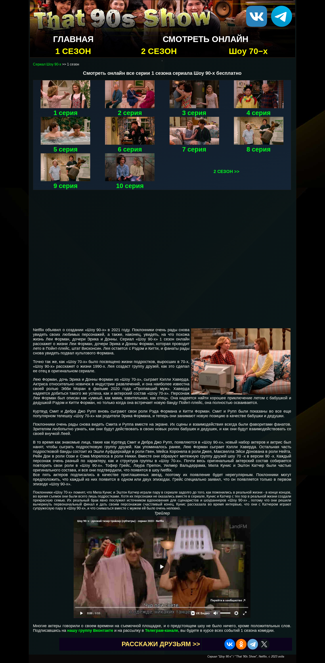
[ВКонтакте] (229, 644)
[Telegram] (252, 644)
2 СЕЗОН (159, 51)
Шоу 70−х (248, 51)
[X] (264, 644)
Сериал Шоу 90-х (47, 64)
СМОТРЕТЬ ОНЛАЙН (205, 39)
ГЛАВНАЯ (73, 39)
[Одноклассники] (241, 644)
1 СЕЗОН (73, 51)
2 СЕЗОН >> (226, 171)
